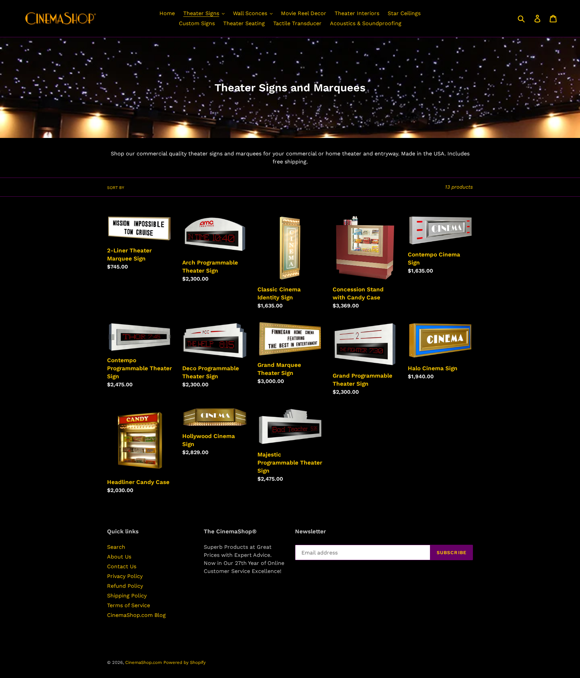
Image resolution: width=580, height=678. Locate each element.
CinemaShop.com (143, 662)
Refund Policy (125, 586)
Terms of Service (128, 605)
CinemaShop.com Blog (136, 615)
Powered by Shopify (184, 662)
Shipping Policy (127, 595)
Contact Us (121, 566)
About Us (119, 556)
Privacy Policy (125, 576)
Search (116, 547)
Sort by (115, 187)
